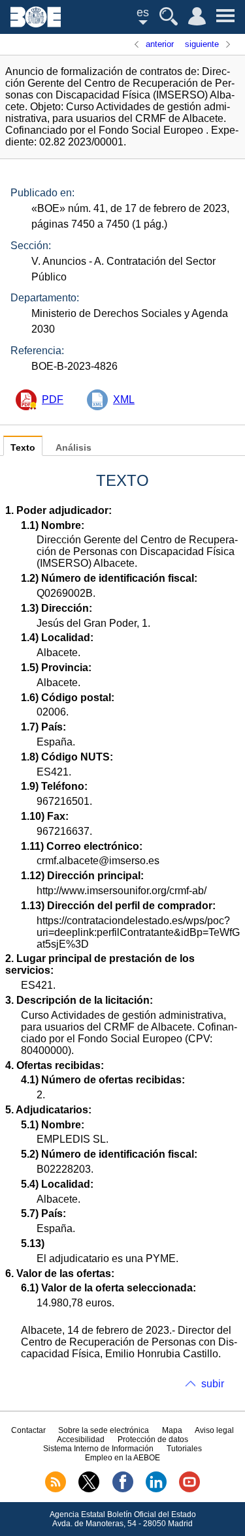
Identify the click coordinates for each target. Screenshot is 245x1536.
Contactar (28, 1430)
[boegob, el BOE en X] (88, 1489)
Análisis (73, 448)
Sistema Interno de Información (98, 1448)
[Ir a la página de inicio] (35, 23)
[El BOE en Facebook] (122, 1489)
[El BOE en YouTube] (189, 1489)
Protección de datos (153, 1439)
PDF (52, 399)
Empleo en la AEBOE (122, 1457)
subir (212, 1383)
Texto (22, 448)
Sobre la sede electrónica (103, 1430)
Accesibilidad (81, 1439)
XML (124, 399)
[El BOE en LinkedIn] (156, 1489)
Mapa (172, 1430)
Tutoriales (184, 1448)
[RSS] (55, 1489)
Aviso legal (214, 1430)
